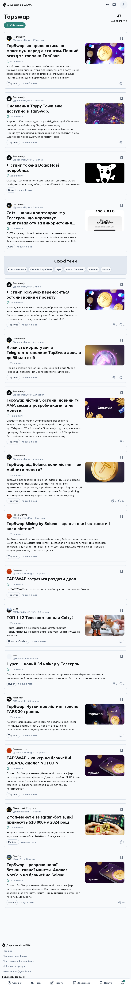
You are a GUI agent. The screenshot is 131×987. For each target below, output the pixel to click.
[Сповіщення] (122, 983)
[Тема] (114, 4)
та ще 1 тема (29, 500)
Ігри (59, 269)
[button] (122, 983)
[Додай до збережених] (121, 38)
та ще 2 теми (29, 83)
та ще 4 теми (29, 142)
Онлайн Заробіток (41, 269)
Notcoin (93, 269)
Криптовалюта (17, 269)
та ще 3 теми (29, 441)
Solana (106, 269)
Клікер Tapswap (75, 269)
